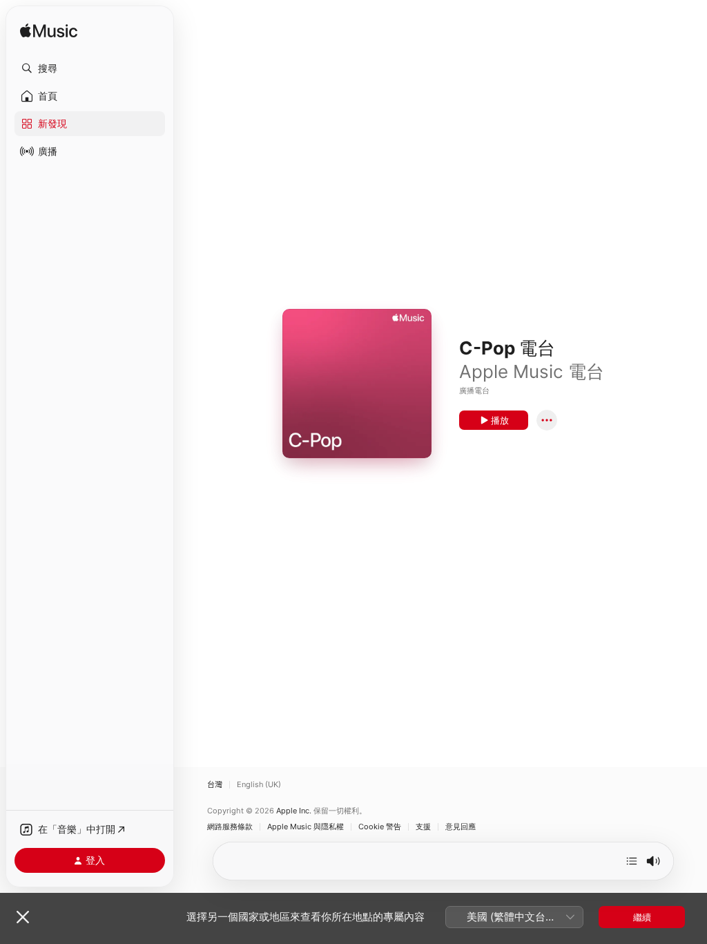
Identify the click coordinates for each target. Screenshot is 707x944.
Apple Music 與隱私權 (305, 827)
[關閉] (23, 917)
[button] (89, 68)
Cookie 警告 (379, 827)
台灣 (214, 785)
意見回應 (460, 827)
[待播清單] (631, 861)
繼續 (642, 917)
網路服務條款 (230, 827)
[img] (48, 31)
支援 (423, 827)
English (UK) (259, 785)
